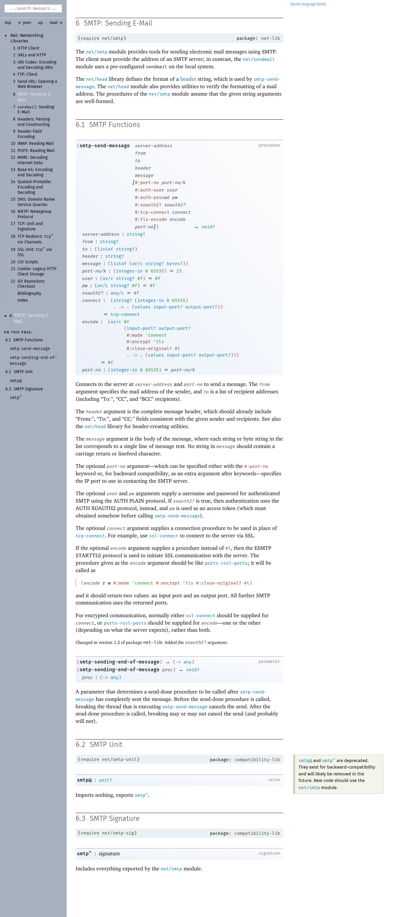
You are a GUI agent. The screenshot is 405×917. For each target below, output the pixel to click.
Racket (296, 4)
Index (22, 300)
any (188, 662)
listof (105, 249)
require (90, 38)
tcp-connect (125, 314)
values (143, 307)
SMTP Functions (28, 340)
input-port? (168, 307)
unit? (105, 780)
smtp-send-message (104, 145)
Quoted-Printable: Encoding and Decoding (34, 187)
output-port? (201, 307)
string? (136, 234)
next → (56, 23)
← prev (24, 23)
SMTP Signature (28, 389)
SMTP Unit (23, 372)
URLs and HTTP (31, 55)
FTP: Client (27, 74)
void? (208, 226)
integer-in (129, 271)
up (40, 23)
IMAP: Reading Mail (35, 144)
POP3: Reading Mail (36, 151)
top (8, 23)
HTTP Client (28, 48)
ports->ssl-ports (226, 563)
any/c (117, 293)
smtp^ (328, 760)
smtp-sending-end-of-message (119, 662)
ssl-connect (163, 536)
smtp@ (305, 760)
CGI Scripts (27, 262)
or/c (137, 263)
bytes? (175, 263)
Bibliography (29, 294)
